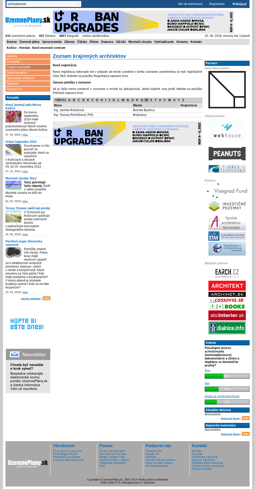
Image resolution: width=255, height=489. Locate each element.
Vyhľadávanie (164, 42)
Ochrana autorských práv (68, 459)
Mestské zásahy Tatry (21, 178)
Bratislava (139, 115)
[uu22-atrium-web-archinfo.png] (13, 150)
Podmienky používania (66, 456)
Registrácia (217, 4)
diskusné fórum (230, 418)
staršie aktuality (31, 298)
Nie (207, 383)
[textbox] (41, 4)
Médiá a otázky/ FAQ (112, 456)
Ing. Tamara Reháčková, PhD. (74, 115)
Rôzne (94, 42)
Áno (207, 370)
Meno (58, 105)
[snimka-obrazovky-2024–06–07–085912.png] (13, 117)
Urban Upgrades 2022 (21, 141)
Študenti (12, 83)
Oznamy (182, 42)
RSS (46, 298)
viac (25, 134)
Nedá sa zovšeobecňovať (222, 396)
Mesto (137, 105)
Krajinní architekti (18, 67)
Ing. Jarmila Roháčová (69, 110)
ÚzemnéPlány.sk (17, 12)
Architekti (13, 62)
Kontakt (196, 42)
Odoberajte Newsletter (113, 462)
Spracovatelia (52, 42)
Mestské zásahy (140, 42)
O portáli (197, 453)
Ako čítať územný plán (113, 453)
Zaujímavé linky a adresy (114, 459)
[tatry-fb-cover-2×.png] (13, 185)
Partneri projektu (202, 468)
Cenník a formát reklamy (161, 459)
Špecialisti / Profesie (20, 78)
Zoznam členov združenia (207, 465)
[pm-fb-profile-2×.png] (13, 253)
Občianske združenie (205, 456)
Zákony (69, 42)
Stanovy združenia (203, 459)
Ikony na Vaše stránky (159, 462)
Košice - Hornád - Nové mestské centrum (36, 48)
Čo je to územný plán (112, 450)
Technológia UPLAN (65, 453)
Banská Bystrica (144, 110)
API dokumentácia (157, 465)
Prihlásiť (240, 4)
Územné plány (29, 42)
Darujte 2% (152, 453)
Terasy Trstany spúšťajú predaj (27, 208)
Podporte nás (154, 450)
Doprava (107, 42)
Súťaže (121, 42)
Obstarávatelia (17, 72)
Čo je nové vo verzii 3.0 (67, 450)
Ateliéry (12, 56)
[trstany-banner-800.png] (13, 216)
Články (82, 42)
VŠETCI (60, 100)
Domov (12, 42)
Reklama (151, 456)
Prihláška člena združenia (207, 462)
